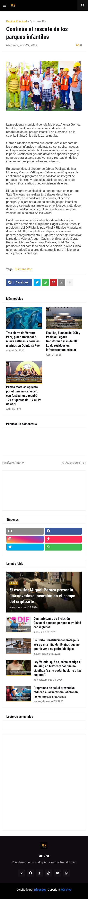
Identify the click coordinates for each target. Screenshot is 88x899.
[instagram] (25, 539)
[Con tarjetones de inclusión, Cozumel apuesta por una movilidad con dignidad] (18, 624)
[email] (25, 531)
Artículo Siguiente (73, 462)
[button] (4, 5)
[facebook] (63, 531)
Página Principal (16, 21)
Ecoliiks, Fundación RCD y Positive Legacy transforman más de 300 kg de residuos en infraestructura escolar (63, 341)
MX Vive (66, 889)
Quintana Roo (38, 21)
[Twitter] (37, 282)
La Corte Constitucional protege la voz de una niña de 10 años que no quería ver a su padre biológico (57, 644)
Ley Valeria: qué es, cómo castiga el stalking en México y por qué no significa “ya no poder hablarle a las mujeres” (57, 668)
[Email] (61, 282)
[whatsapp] (63, 547)
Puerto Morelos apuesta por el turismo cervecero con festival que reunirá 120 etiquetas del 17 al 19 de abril (23, 395)
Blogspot (40, 889)
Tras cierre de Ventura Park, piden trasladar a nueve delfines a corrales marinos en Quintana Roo (23, 339)
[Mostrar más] (69, 282)
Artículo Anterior (14, 462)
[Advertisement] (24, 490)
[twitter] (25, 547)
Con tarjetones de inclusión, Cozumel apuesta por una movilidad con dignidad (57, 623)
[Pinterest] (53, 282)
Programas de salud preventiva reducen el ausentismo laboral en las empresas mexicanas (56, 692)
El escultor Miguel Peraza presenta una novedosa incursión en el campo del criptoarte (42, 595)
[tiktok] (63, 539)
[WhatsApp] (45, 282)
